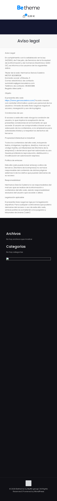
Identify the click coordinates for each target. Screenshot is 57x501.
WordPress (39, 491)
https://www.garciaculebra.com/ (20, 100)
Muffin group (33, 489)
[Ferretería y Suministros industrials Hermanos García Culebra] (28, 7)
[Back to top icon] (28, 483)
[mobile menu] (53, 7)
